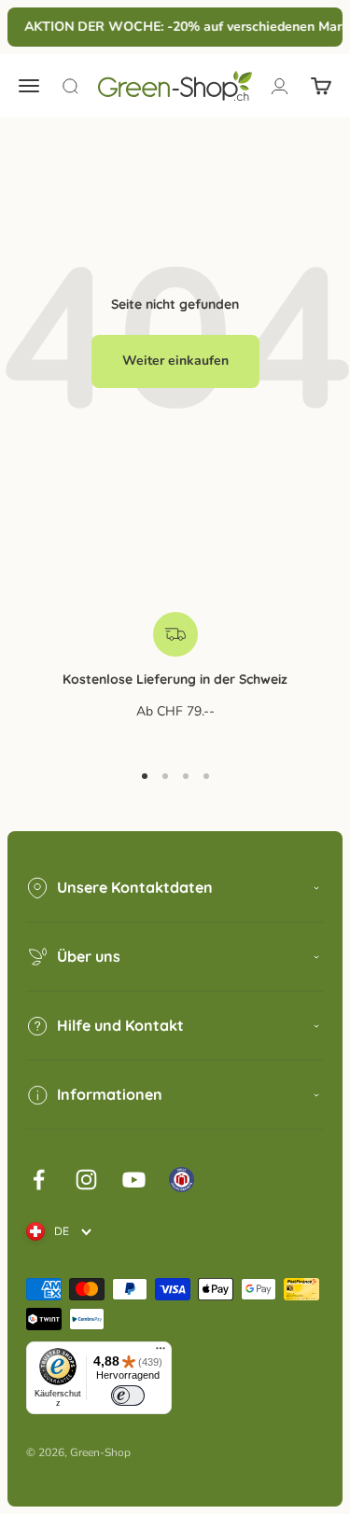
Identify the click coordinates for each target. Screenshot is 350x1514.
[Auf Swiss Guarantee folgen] (181, 1179)
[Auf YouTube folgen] (134, 1179)
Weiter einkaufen (175, 360)
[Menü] (160, 1352)
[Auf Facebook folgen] (38, 1179)
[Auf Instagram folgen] (86, 1179)
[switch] (128, 1395)
